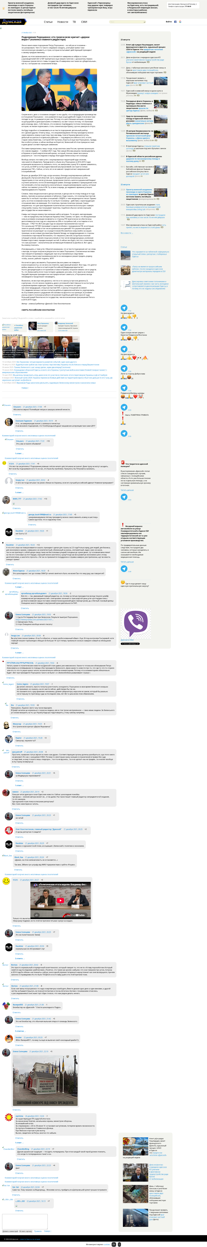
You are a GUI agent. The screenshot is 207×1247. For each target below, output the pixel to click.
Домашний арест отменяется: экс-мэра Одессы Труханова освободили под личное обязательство (14, 353)
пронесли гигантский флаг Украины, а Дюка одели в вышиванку (138, 138)
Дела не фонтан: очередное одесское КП (143, 57)
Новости (62, 21)
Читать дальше (127, 490)
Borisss (14, 965)
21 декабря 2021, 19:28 (33, 738)
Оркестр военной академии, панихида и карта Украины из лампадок (139, 191)
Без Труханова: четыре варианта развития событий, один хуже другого (47, 362)
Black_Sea (19, 857)
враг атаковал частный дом (157, 1217)
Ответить (17, 414)
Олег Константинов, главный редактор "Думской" (39, 829)
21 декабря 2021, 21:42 (41, 1018)
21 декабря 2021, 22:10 (38, 1051)
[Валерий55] (6, 1009)
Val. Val (15, 1187)
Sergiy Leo (20, 480)
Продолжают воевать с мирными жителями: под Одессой (136, 80)
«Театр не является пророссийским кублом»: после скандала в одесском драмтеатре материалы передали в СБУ (149, 268)
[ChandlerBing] (8, 1149)
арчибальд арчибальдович (34, 593)
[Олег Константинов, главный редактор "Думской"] (9, 834)
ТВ (74, 21)
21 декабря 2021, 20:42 (28, 965)
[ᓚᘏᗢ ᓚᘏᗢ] (7, 1199)
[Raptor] (9, 742)
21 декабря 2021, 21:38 (34, 1004)
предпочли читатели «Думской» (158, 1154)
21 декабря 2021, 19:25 (32, 724)
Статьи (48, 21)
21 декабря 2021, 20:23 (41, 815)
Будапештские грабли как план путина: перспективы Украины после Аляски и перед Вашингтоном (57, 364)
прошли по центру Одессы (137, 109)
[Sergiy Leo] (9, 484)
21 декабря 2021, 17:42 (32, 499)
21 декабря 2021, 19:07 (39, 684)
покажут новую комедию (147, 93)
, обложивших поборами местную (144, 71)
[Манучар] (6, 728)
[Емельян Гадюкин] (9, 425)
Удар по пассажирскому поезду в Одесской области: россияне (138, 118)
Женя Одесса (18, 571)
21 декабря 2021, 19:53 (41, 614)
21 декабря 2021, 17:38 (32, 407)
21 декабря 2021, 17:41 (35, 441)
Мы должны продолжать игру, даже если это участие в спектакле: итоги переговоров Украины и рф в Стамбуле (60, 375)
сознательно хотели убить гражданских (139, 122)
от (139, 62)
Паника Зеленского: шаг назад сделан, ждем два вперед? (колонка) (42, 367)
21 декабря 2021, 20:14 (29, 792)
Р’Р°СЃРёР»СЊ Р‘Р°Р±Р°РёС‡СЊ (20, 663)
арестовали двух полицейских (145, 70)
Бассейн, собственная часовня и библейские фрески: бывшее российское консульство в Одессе (140, 170)
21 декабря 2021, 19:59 (25, 705)
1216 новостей (62, 330)
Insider (19, 1037)
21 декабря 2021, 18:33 (36, 571)
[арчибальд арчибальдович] (10, 594)
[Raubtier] (9, 535)
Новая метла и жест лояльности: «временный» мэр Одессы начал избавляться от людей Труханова (41, 353)
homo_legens (22, 684)
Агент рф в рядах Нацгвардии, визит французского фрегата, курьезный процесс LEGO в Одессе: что (145, 47)
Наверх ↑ (25, 388)
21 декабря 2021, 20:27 (29, 880)
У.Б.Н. (11, 463)
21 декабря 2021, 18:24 (25, 545)
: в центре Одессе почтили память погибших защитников (140, 196)
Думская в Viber (127, 640)
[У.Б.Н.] (4, 464)
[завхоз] (6, 796)
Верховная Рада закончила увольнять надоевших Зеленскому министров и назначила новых (56, 383)
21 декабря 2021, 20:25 (73, 829)
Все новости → (127, 233)
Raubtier (19, 531)
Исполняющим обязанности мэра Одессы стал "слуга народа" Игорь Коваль (67, 354)
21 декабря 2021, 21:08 (29, 986)
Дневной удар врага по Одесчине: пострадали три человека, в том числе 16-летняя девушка (63, 5)
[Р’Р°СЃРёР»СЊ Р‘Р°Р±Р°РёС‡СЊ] (3, 661)
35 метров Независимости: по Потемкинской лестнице (139, 132)
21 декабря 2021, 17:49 (62, 514)
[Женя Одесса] (6, 575)
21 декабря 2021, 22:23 (41, 1165)
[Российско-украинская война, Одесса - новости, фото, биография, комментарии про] (8, 329)
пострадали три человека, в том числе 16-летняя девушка (145, 216)
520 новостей (41, 330)
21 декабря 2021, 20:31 (41, 773)
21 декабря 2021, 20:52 (35, 480)
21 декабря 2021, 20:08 (33, 752)
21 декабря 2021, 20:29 (34, 843)
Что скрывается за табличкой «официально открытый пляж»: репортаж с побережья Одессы (150, 254)
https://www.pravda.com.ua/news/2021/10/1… (34, 619)
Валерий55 (18, 1004)
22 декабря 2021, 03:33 (33, 1037)
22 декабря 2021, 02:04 (30, 1187)
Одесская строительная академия (140, 204)
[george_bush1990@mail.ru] (14, 513)
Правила (38, 1231)
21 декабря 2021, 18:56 (58, 593)
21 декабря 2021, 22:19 (40, 1149)
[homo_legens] (8, 684)
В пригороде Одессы (135, 146)
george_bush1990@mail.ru (39, 514)
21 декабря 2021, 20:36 (34, 946)
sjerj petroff (17, 752)
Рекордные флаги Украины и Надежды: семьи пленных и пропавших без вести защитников (139, 104)
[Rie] (6, 705)
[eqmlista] (9, 1120)
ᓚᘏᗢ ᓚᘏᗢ (20, 1201)
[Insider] (9, 1042)
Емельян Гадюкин (24, 421)
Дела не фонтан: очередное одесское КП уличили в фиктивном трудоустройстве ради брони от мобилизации (158, 1172)
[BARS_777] (6, 503)
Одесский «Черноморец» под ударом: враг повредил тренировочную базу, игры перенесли (100, 6)
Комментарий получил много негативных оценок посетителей (28, 435)
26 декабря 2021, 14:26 (34, 1116)
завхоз (15, 792)
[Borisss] (5, 965)
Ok (114, 1244)
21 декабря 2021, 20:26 (34, 857)
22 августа (125, 184)
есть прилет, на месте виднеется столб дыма (146, 226)
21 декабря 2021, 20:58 (31, 635)
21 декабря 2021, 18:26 (34, 531)
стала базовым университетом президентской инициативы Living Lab (143, 207)
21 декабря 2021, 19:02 (44, 663)
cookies (107, 1244)
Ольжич (17, 407)
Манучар (17, 724)
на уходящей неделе (145, 52)
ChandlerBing (23, 1149)
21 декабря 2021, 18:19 (43, 421)
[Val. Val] (6, 1185)
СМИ (84, 21)
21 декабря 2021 (27, 32)
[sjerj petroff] (5, 752)
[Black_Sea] (7, 855)
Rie (12, 705)
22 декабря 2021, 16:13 (36, 1201)
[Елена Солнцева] (9, 619)
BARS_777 (17, 499)
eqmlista (19, 1116)
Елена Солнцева (23, 614)
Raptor (19, 738)
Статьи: (124, 247)
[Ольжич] (6, 405)
